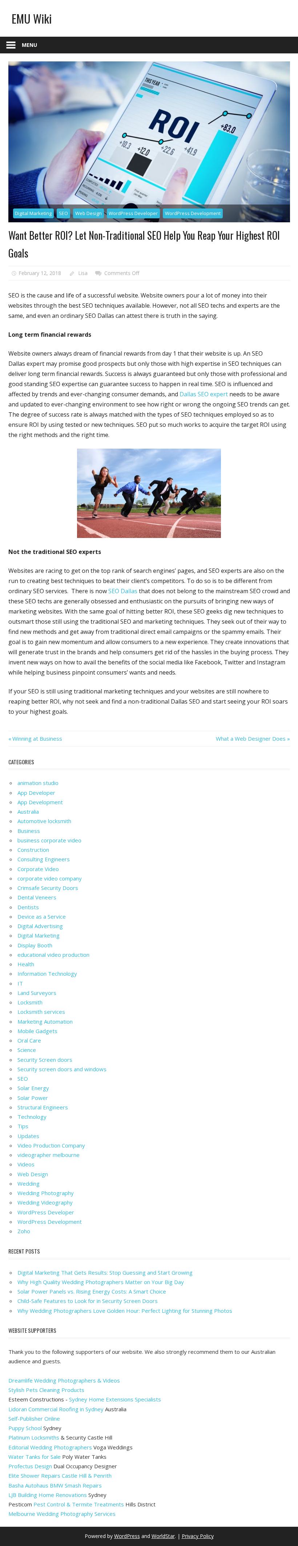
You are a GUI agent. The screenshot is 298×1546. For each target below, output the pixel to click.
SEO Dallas (122, 591)
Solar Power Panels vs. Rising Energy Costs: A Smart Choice (91, 1291)
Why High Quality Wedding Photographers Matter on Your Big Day (100, 1282)
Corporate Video (38, 869)
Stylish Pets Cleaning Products (46, 1389)
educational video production (53, 954)
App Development (40, 802)
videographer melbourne (48, 1154)
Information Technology (47, 973)
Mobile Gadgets (37, 1031)
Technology (32, 1116)
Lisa (83, 273)
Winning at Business (37, 738)
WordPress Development (193, 213)
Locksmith (30, 1002)
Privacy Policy (198, 1536)
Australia (28, 811)
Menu (29, 44)
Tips (22, 1126)
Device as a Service (41, 916)
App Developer (36, 792)
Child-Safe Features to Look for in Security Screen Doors (87, 1300)
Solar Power (32, 1097)
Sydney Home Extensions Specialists (115, 1399)
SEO (63, 213)
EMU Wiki (32, 18)
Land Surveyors (36, 992)
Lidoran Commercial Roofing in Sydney (56, 1409)
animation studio (38, 782)
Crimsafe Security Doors (47, 887)
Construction (33, 849)
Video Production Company (51, 1145)
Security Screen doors (44, 1059)
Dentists (28, 907)
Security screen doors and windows (61, 1069)
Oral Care (29, 1040)
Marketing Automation (45, 1021)
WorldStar (163, 1536)
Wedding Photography (45, 1193)
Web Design (88, 213)
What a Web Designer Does (251, 738)
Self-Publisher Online (34, 1418)
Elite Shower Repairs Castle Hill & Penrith (60, 1475)
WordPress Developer (133, 213)
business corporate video (49, 840)
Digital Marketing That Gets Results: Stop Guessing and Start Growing (105, 1272)
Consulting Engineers (43, 859)
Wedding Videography (45, 1202)
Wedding (28, 1183)
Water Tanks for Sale (34, 1456)
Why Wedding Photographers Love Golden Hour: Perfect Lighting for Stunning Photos (124, 1310)
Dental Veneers (36, 897)
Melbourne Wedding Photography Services (62, 1513)
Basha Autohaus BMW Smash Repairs (55, 1485)
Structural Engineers (42, 1107)
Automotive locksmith (44, 821)
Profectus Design (30, 1466)
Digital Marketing (33, 213)
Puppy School (25, 1428)
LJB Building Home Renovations (47, 1494)
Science (26, 1049)
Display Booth (34, 945)
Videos (26, 1164)
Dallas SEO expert (204, 394)
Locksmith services (41, 1011)
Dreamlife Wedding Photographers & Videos (64, 1380)
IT (20, 983)
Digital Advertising (40, 926)
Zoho (23, 1231)
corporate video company (49, 878)
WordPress (127, 1536)
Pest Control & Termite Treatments (78, 1504)
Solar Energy (33, 1088)
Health (25, 964)
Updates (28, 1136)
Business (28, 830)
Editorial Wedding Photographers (50, 1447)
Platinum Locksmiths (33, 1437)
